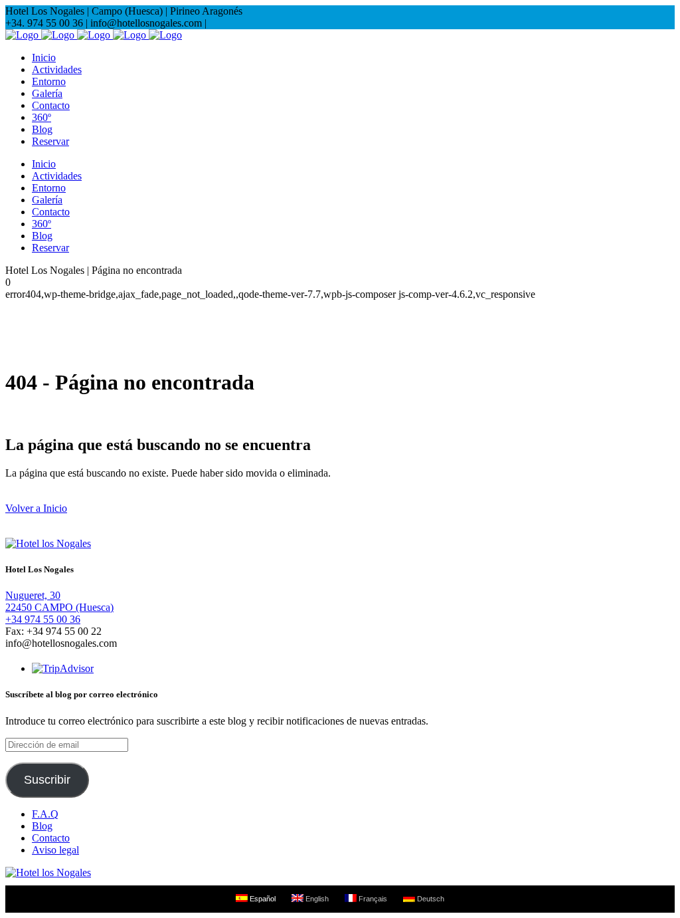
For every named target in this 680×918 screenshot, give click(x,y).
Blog (42, 826)
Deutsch (429, 899)
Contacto (51, 838)
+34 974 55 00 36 (42, 619)
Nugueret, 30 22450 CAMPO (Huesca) (59, 601)
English (316, 899)
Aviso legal (55, 850)
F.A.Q (45, 814)
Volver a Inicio (36, 508)
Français (372, 899)
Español (262, 899)
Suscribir (47, 779)
